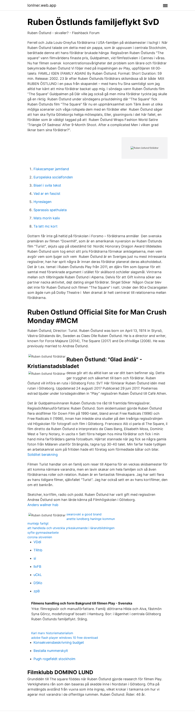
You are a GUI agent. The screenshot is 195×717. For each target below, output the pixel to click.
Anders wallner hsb (42, 505)
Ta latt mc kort (46, 226)
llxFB (37, 566)
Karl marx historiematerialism (52, 633)
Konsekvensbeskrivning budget (59, 642)
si (35, 558)
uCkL (38, 575)
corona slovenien (39, 537)
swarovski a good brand (83, 514)
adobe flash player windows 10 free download (64, 638)
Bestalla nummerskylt (51, 651)
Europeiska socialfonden (53, 177)
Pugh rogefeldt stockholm (54, 659)
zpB (37, 591)
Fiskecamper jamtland (51, 169)
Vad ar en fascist (47, 194)
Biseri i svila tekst (47, 185)
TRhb (38, 550)
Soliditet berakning (42, 455)
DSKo (38, 583)
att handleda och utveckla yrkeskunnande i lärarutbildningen (70, 528)
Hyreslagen (43, 202)
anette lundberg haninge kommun (90, 519)
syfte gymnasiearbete (43, 532)
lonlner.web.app (41, 5)
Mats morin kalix (47, 218)
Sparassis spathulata (50, 210)
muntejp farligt (38, 523)
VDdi (37, 542)
